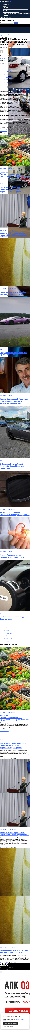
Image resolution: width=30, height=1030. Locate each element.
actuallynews (4, 58)
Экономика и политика (13, 47)
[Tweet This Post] (16, 623)
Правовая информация (11, 12)
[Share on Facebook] (16, 622)
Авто (7, 55)
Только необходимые (8, 1026)
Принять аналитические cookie (10, 1023)
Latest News (6, 7)
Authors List (6, 4)
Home (4, 6)
